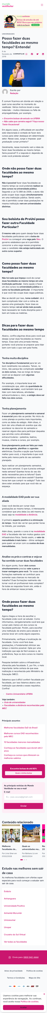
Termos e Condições (16, 978)
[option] (23, 727)
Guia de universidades (14, 702)
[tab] (21, 859)
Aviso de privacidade (13, 971)
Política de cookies (34, 971)
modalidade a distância (26, 514)
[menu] (42, 5)
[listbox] (23, 742)
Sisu (38, 239)
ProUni (5, 239)
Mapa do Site (34, 978)
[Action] (23, 21)
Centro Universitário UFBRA (19, 694)
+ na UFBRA (21, 118)
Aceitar (23, 1007)
